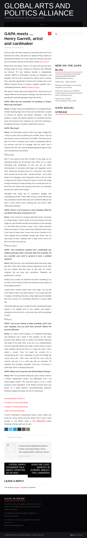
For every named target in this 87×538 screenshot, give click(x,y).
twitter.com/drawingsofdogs (14, 411)
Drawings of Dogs (32, 87)
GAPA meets (11, 437)
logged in (17, 487)
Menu (43, 24)
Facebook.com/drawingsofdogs (17, 403)
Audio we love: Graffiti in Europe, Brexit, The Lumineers (40, 468)
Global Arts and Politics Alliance (39, 9)
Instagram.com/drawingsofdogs (17, 407)
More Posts (25, 456)
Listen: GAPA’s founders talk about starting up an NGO (16, 468)
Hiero (72, 535)
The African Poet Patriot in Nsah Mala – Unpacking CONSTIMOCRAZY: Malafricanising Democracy (68, 76)
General (19, 437)
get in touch (44, 62)
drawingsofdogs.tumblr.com (14, 398)
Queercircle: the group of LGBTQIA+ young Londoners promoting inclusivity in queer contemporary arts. (69, 93)
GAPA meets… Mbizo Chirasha (65, 82)
